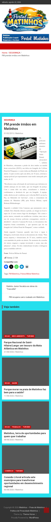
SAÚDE (14, 383)
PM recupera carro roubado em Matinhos (26, 297)
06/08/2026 (9, 490)
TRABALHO (16, 427)
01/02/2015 (9, 133)
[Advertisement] (25, 83)
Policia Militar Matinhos (29, 274)
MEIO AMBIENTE (18, 336)
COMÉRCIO (9, 471)
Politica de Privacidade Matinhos (24, 511)
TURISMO (30, 336)
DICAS (7, 336)
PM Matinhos (14, 274)
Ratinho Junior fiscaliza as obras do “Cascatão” (22, 287)
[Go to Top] (46, 510)
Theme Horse (29, 514)
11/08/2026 (9, 396)
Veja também (11, 306)
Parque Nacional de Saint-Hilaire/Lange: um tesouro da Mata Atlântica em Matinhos (23, 345)
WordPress (34, 517)
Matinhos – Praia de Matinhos (32, 507)
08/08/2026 (9, 440)
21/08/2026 (9, 352)
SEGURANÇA (9, 120)
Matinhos (19, 133)
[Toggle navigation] (5, 46)
